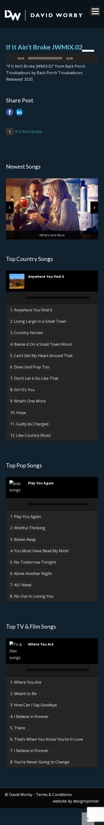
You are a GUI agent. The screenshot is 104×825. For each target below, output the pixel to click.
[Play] (12, 58)
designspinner (86, 801)
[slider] (89, 50)
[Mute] (78, 58)
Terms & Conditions (54, 794)
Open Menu (95, 11)
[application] (52, 58)
